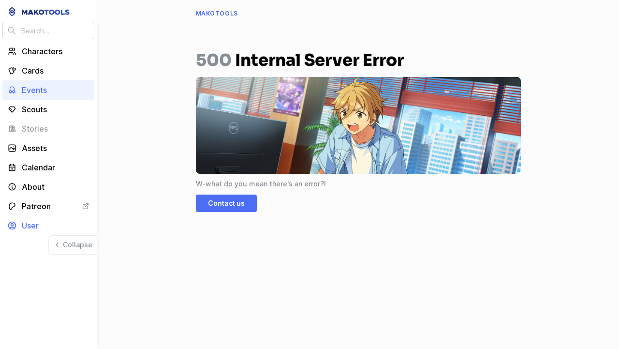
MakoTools (217, 13)
